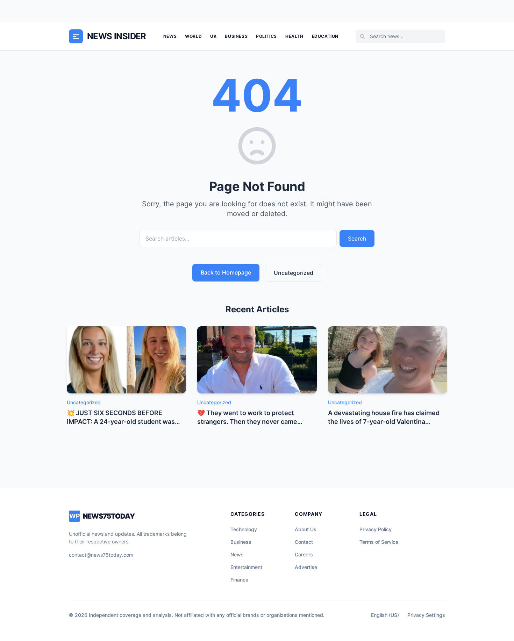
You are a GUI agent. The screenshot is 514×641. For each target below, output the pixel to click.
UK (213, 36)
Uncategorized (293, 272)
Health (294, 36)
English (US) (385, 615)
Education (325, 36)
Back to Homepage (226, 272)
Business (236, 36)
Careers (304, 554)
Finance (239, 580)
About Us (305, 529)
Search (357, 238)
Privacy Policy (375, 529)
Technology (243, 529)
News (170, 36)
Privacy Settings (426, 615)
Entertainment (246, 567)
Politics (266, 36)
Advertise (306, 567)
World (193, 36)
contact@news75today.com (101, 555)
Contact (304, 542)
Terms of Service (378, 542)
